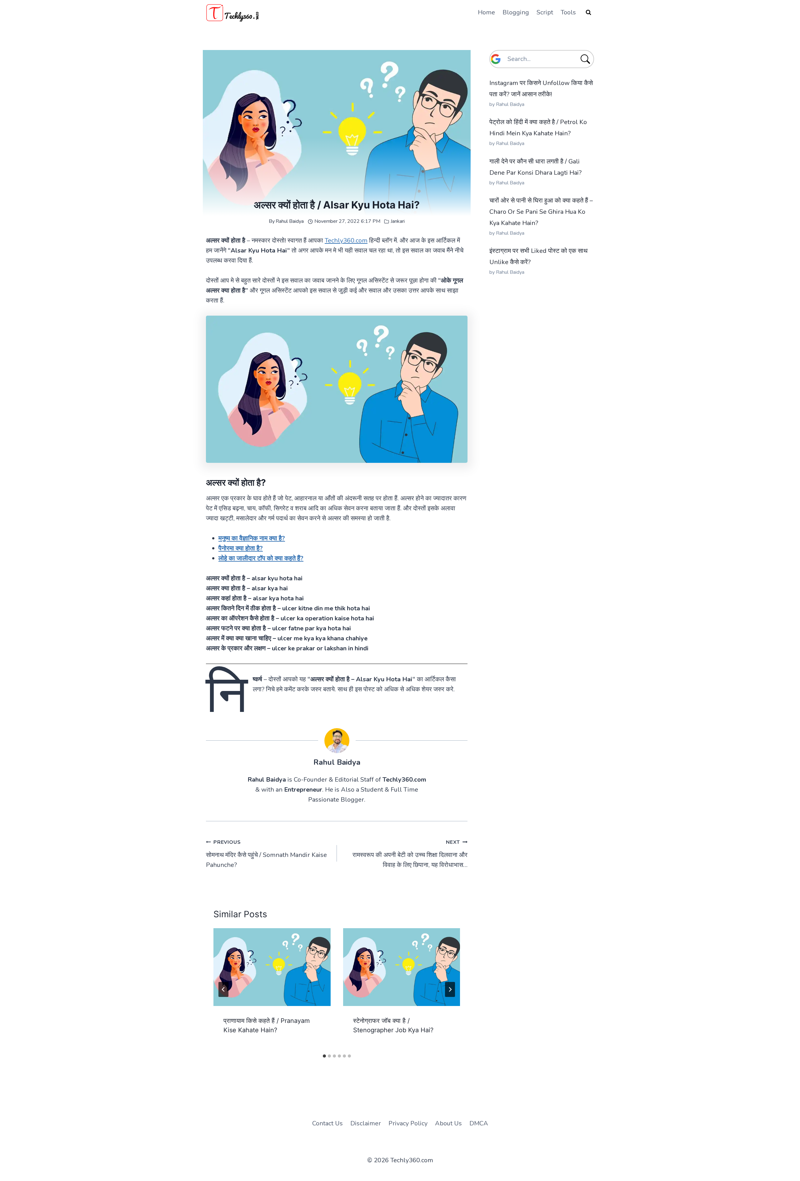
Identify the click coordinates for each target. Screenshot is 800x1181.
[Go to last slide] (223, 989)
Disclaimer (365, 1123)
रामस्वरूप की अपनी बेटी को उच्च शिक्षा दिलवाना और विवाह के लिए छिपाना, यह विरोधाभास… (410, 854)
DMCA (478, 1123)
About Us (448, 1123)
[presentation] (272, 967)
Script (545, 12)
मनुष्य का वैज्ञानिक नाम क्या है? (251, 538)
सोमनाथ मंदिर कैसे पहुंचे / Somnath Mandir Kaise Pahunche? (266, 854)
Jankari (398, 221)
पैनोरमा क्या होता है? (240, 548)
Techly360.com (346, 240)
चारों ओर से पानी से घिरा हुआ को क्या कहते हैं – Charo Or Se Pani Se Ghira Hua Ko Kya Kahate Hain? (541, 211)
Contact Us (327, 1123)
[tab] (324, 1056)
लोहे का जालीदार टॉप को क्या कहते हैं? (260, 558)
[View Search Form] (588, 12)
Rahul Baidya (290, 221)
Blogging (515, 12)
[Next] (450, 989)
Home (486, 12)
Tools (568, 12)
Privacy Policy (408, 1123)
